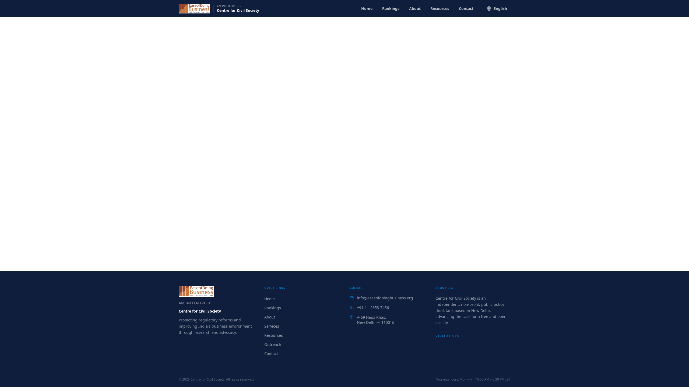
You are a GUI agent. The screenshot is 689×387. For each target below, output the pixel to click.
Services (271, 326)
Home (366, 8)
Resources (439, 8)
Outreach (272, 344)
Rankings (390, 8)
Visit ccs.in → (450, 336)
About (415, 8)
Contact (466, 8)
